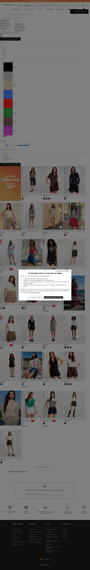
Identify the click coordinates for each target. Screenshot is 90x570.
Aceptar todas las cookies (53, 297)
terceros (44, 276)
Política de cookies (34, 292)
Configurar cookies (35, 297)
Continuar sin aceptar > (63, 271)
